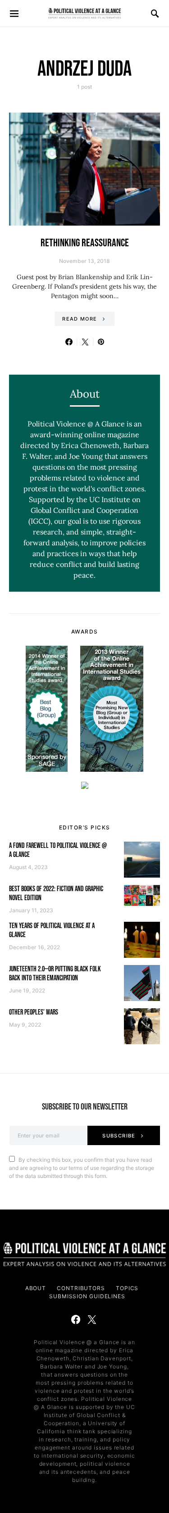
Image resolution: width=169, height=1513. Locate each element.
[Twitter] (91, 1319)
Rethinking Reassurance (85, 242)
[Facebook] (75, 1319)
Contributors (81, 1288)
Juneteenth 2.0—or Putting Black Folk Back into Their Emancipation (55, 974)
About (35, 1288)
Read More (79, 319)
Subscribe (118, 1135)
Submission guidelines (87, 1296)
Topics (127, 1288)
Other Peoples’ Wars (33, 1012)
